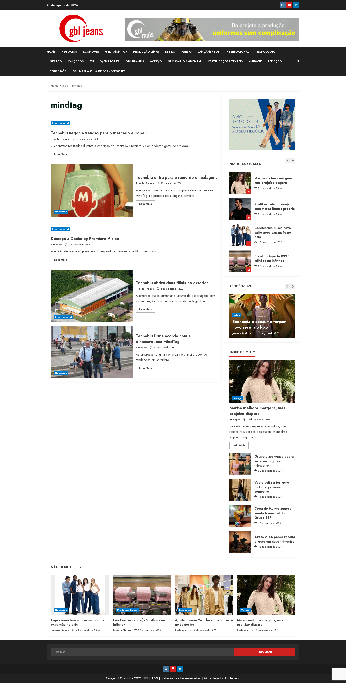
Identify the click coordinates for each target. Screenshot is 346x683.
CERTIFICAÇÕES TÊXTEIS (225, 61)
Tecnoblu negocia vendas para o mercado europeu (99, 133)
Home (51, 52)
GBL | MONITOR (116, 52)
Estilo (237, 315)
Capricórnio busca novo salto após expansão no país (240, 235)
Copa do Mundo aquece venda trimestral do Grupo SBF (240, 516)
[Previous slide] (287, 160)
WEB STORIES (110, 61)
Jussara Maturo (241, 333)
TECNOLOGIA (265, 52)
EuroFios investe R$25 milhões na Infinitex (240, 261)
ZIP (92, 61)
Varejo (238, 398)
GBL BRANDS (135, 61)
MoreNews (211, 678)
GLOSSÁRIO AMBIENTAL (185, 61)
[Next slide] (292, 160)
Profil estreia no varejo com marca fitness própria (240, 209)
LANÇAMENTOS (209, 52)
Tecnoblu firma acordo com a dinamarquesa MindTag (92, 352)
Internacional (60, 123)
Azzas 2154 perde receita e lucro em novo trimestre (240, 542)
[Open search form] (298, 61)
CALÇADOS (76, 61)
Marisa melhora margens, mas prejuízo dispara (240, 183)
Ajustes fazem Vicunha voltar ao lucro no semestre (204, 622)
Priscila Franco (60, 139)
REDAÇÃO (275, 61)
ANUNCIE (255, 61)
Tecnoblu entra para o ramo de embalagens (92, 190)
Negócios (61, 211)
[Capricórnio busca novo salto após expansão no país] (80, 595)
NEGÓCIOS (69, 52)
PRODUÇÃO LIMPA (146, 52)
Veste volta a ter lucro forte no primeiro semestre (240, 490)
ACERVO (156, 61)
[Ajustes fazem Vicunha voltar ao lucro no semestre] (204, 595)
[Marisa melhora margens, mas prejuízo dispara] (262, 381)
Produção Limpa (127, 610)
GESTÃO (56, 61)
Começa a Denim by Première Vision (85, 239)
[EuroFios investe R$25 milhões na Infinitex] (142, 595)
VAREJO (186, 52)
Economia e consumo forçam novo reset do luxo (259, 324)
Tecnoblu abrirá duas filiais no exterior (92, 296)
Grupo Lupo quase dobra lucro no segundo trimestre (240, 464)
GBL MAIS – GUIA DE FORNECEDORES (99, 71)
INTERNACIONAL (237, 52)
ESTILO (170, 52)
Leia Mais (62, 154)
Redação (56, 244)
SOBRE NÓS (58, 71)
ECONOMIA (91, 52)
